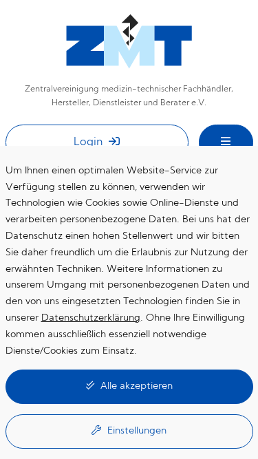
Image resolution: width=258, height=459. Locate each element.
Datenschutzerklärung (90, 318)
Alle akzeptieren (135, 386)
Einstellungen (135, 431)
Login (89, 142)
